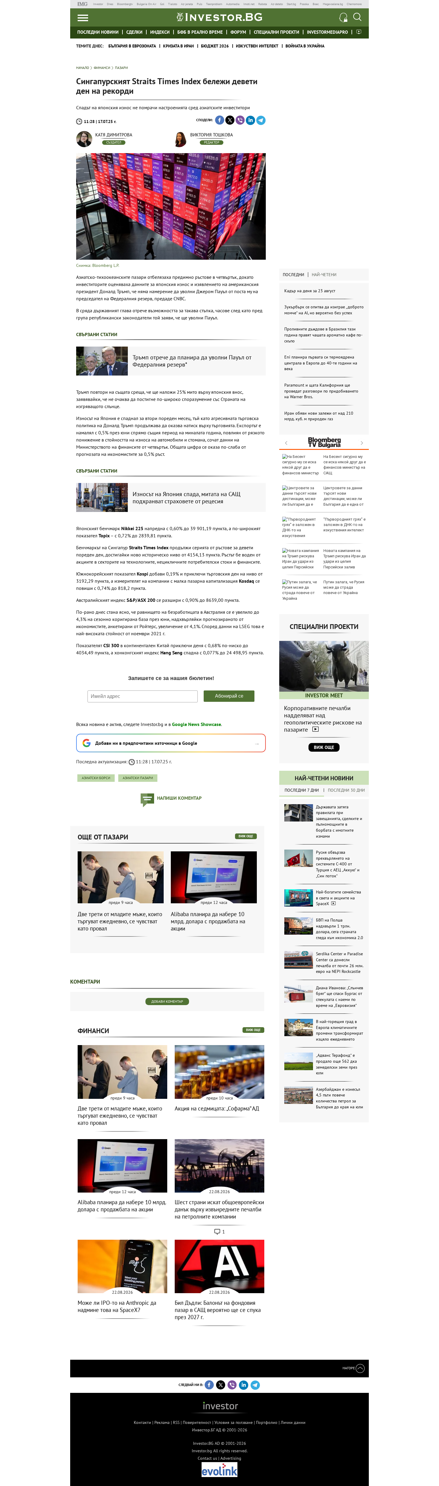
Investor (98, 4)
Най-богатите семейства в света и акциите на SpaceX (338, 897)
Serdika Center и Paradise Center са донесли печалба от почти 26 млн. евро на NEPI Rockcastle (339, 962)
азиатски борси (96, 778)
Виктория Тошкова (211, 135)
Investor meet (359, 32)
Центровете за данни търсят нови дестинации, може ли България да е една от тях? (323, 499)
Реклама (162, 1422)
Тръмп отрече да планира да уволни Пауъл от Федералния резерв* (192, 360)
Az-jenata (187, 4)
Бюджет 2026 (215, 46)
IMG (83, 4)
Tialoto (172, 4)
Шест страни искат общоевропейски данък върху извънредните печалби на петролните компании (219, 1209)
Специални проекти (276, 32)
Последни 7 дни (302, 790)
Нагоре (349, 1368)
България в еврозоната (132, 46)
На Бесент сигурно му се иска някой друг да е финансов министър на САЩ (344, 464)
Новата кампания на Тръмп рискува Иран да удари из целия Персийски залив (344, 558)
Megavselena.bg (333, 4)
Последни (293, 274)
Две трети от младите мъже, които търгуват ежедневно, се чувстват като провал (120, 921)
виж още (246, 836)
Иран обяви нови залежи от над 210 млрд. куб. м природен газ (318, 416)
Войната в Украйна (304, 46)
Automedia (233, 4)
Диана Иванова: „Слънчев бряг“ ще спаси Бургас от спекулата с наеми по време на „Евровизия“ (339, 996)
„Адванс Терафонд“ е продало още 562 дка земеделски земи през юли (336, 1064)
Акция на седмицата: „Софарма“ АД (217, 1108)
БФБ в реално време (200, 32)
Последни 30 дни (346, 790)
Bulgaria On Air (146, 4)
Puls (199, 4)
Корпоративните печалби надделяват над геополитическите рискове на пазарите (323, 718)
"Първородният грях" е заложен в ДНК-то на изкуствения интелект (344, 524)
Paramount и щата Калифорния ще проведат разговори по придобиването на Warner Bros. (321, 390)
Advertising (230, 1458)
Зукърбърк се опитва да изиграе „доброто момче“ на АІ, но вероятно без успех (324, 310)
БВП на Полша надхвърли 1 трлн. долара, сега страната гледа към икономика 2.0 (339, 928)
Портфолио (266, 1422)
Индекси (160, 32)
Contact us (207, 1458)
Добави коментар (167, 1001)
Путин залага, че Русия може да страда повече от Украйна (343, 587)
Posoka (304, 4)
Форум (238, 32)
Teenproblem (214, 4)
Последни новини (98, 32)
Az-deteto (277, 4)
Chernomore (354, 4)
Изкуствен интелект (257, 46)
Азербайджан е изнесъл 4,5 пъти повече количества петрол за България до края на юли (339, 1098)
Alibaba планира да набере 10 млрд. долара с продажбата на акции (208, 921)
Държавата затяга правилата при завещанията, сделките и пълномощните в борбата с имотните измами (339, 821)
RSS (176, 1422)
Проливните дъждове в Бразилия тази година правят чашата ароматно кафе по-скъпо (323, 334)
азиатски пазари (138, 778)
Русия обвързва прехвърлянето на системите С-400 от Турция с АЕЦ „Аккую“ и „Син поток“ (338, 864)
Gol (162, 4)
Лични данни (293, 1422)
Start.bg (291, 4)
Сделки (134, 32)
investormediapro (327, 32)
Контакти (142, 1422)
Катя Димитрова (113, 135)
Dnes (110, 4)
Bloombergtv (125, 4)
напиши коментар (179, 798)
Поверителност (197, 1422)
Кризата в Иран (178, 46)
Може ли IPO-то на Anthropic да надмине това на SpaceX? (117, 1306)
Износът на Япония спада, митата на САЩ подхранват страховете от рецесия (186, 497)
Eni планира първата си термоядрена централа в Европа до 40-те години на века (320, 362)
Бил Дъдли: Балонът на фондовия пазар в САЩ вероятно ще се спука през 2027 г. (218, 1310)
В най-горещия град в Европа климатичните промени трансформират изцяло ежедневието (339, 1030)
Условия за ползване (233, 1422)
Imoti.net (248, 4)
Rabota (262, 4)
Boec (316, 4)
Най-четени (324, 274)
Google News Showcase (196, 724)
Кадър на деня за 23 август (309, 290)
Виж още (324, 747)
